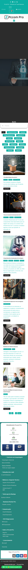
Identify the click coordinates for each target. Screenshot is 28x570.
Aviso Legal (5, 536)
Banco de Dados (6, 462)
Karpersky (4, 546)
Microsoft (4, 543)
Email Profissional (7, 511)
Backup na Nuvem (5, 497)
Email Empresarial (7, 514)
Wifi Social (4, 521)
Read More (6, 188)
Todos (13, 349)
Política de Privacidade (8, 534)
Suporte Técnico (9, 147)
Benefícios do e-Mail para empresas (10, 346)
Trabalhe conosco (6, 504)
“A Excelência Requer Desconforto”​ (10, 177)
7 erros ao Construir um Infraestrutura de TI (12, 214)
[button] (14, 21)
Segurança (13, 144)
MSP (4, 490)
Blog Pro (5, 532)
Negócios (19, 141)
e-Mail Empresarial (8, 135)
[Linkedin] (18, 555)
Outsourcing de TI (7, 488)
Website (18, 150)
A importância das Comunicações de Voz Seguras (13, 258)
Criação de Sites (12, 132)
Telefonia (10, 150)
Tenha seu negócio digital (8, 467)
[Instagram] (25, 555)
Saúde (5, 144)
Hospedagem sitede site (8, 460)
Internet (9, 138)
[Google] (14, 555)
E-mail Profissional (6, 474)
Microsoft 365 (9, 141)
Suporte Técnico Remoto (9, 482)
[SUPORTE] (16, 9)
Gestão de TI (21, 135)
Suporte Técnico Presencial (9, 485)
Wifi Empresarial (6, 524)
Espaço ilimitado (6, 465)
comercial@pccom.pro (14, 434)
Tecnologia (20, 147)
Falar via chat (13, 430)
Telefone (14, 439)
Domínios (23, 132)
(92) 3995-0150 (14, 442)
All (3, 132)
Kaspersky (18, 138)
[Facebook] (21, 555)
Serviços (22, 144)
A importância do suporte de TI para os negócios (13, 301)
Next (19, 413)
